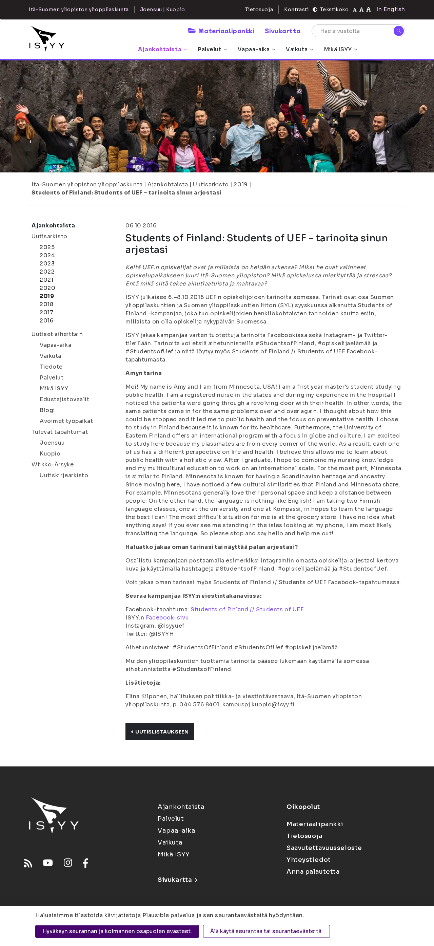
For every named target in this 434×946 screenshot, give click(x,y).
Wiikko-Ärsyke (53, 464)
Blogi (47, 410)
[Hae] (399, 31)
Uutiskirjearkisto (64, 475)
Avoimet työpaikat (66, 421)
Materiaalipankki (226, 30)
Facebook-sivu (167, 617)
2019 (241, 184)
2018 (46, 304)
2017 (46, 312)
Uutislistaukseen (162, 732)
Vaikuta (297, 49)
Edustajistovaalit (65, 399)
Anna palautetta (313, 871)
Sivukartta (283, 30)
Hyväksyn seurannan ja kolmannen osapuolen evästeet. (117, 931)
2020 (47, 288)
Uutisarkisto (211, 184)
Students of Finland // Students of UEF (247, 609)
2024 (47, 255)
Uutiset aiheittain (57, 334)
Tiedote (51, 366)
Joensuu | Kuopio (162, 9)
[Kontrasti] (315, 9)
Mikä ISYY (338, 49)
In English (390, 9)
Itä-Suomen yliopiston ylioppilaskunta (87, 184)
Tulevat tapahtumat (60, 431)
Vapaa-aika (254, 49)
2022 (47, 271)
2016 (46, 320)
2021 (46, 279)
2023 (47, 263)
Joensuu (52, 442)
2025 (47, 247)
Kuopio (50, 453)
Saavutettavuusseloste (324, 848)
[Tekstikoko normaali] (355, 9)
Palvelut (209, 49)
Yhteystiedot (309, 860)
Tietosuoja (259, 9)
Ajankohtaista (159, 49)
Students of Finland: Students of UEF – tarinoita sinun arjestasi (127, 192)
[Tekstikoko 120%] (368, 9)
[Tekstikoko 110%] (361, 9)
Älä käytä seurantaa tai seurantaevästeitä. (266, 931)
